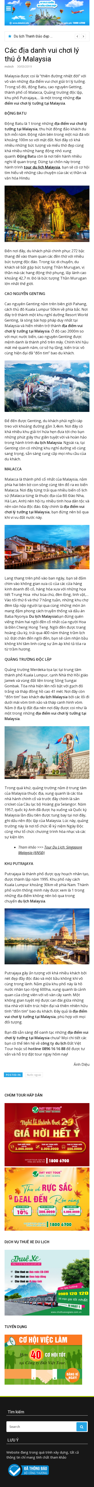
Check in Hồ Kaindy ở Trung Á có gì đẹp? (46, 36)
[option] (50, 36)
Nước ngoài (34, 1074)
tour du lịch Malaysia (42, 167)
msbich (9, 66)
